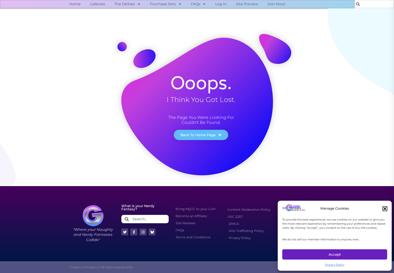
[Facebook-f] (133, 232)
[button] (385, 208)
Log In (221, 4)
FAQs (195, 4)
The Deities (124, 4)
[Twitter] (124, 232)
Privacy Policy (335, 264)
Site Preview (247, 4)
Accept (335, 254)
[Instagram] (143, 232)
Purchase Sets (163, 4)
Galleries (97, 4)
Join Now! (276, 4)
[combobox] (374, 4)
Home (75, 4)
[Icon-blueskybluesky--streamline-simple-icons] (152, 232)
